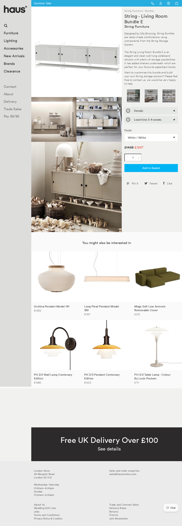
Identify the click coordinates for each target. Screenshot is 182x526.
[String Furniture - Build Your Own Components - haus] (168, 95)
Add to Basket (151, 168)
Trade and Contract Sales (124, 504)
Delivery (10, 101)
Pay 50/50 (11, 116)
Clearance (12, 71)
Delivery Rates (117, 508)
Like (169, 183)
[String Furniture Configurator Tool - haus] (133, 95)
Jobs (36, 511)
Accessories (13, 48)
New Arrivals (14, 56)
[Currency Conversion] (169, 3)
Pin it (135, 183)
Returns (113, 511)
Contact (10, 86)
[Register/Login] (161, 3)
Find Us (113, 515)
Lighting (10, 41)
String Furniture (136, 26)
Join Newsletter (118, 518)
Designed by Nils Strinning (140, 33)
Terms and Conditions (47, 515)
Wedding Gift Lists (45, 508)
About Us (39, 504)
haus (5, 17)
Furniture (11, 33)
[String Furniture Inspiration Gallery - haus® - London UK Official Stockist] (151, 95)
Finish (128, 130)
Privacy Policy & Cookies (48, 518)
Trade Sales (13, 109)
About (8, 94)
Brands (9, 63)
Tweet (153, 183)
